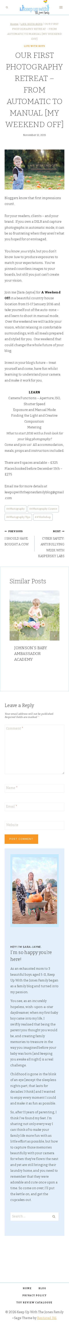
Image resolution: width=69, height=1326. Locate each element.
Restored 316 (47, 1318)
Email (11, 806)
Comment (14, 728)
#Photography (15, 508)
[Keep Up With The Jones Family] (34, 7)
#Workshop (43, 517)
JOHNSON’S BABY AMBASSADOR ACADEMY (30, 654)
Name (12, 788)
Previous (14, 636)
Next (54, 636)
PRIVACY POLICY (34, 1295)
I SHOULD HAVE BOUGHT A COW (17, 538)
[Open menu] (60, 7)
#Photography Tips (18, 517)
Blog (42, 1288)
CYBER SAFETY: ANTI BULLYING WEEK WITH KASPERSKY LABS (51, 544)
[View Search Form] (7, 7)
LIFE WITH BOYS (34, 46)
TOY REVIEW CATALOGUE (34, 1302)
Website (12, 825)
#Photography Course (43, 508)
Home (27, 1288)
